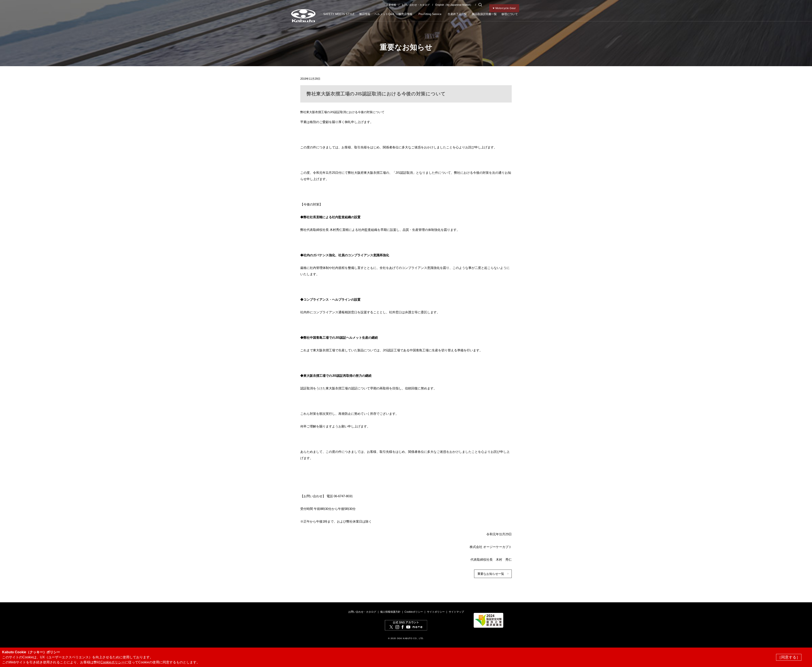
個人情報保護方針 (390, 611)
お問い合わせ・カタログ (416, 4)
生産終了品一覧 (457, 14)
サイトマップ (456, 611)
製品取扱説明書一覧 (484, 14)
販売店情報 (405, 14)
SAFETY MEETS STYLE (339, 14)
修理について (509, 14)
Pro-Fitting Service (429, 14)
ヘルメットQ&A (384, 14)
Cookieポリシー (414, 611)
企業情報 (391, 4)
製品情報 (364, 14)
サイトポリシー (436, 611)
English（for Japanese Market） (454, 4)
